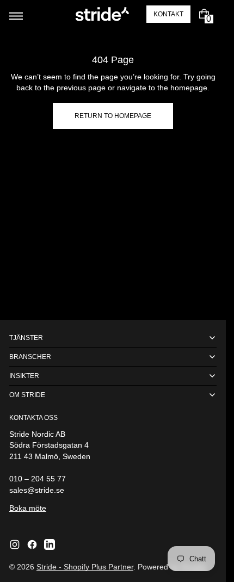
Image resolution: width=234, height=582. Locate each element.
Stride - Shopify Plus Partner (84, 567)
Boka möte (27, 508)
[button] (22, 14)
